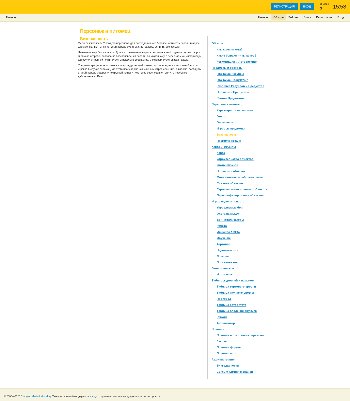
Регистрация (284, 6)
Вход (307, 6)
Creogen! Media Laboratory (36, 396)
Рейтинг (293, 17)
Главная (263, 17)
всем (92, 396)
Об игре (278, 17)
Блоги (307, 17)
